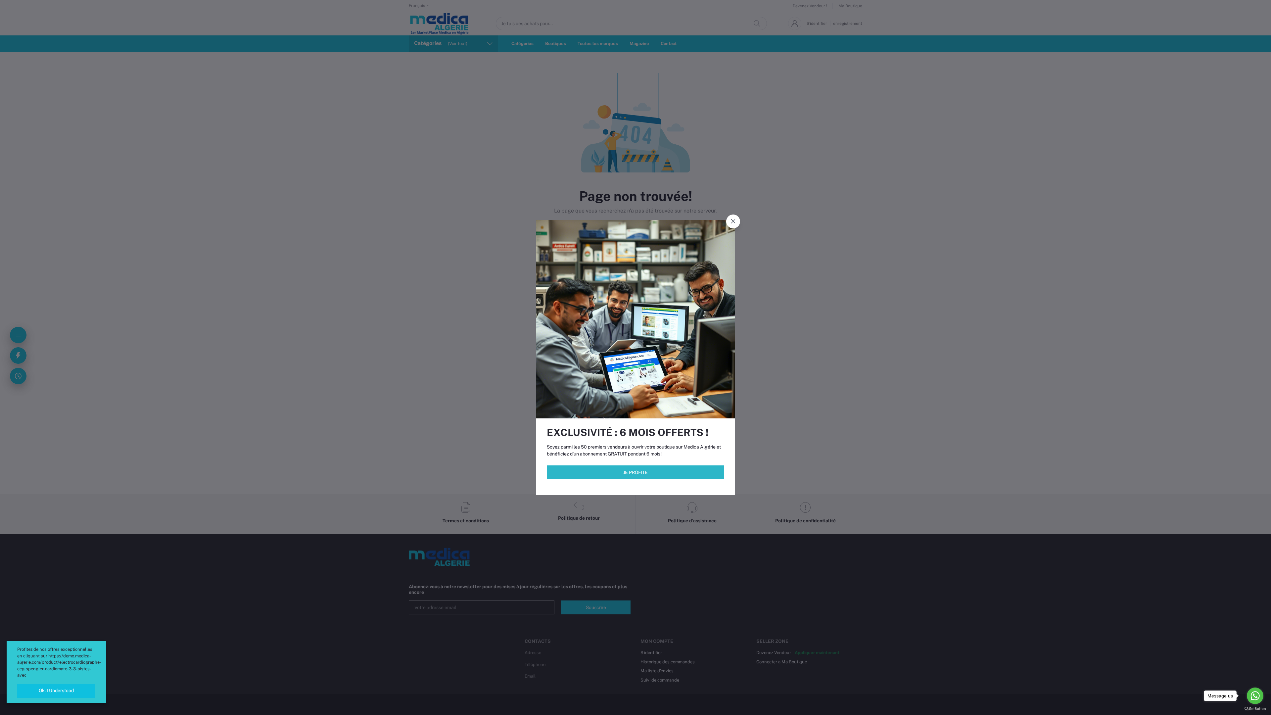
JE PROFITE (635, 472)
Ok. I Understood (56, 690)
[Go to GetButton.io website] (1255, 708)
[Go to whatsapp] (1255, 696)
